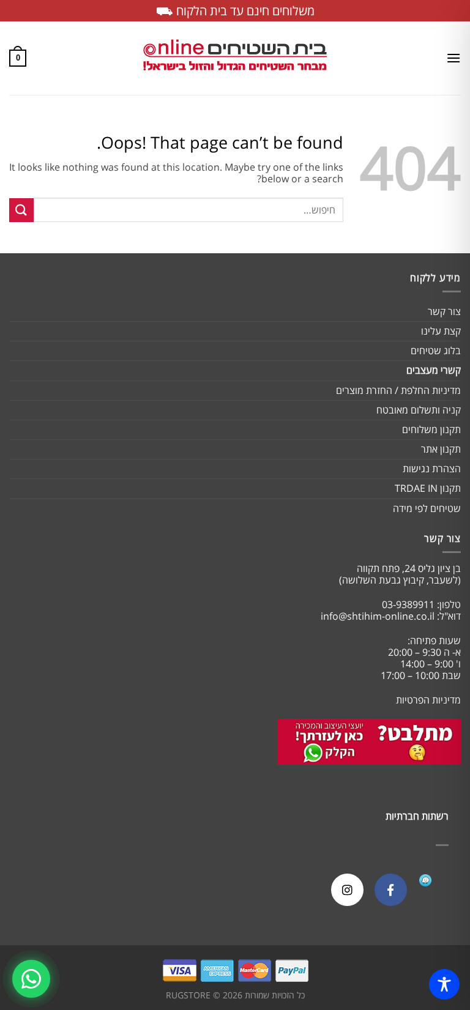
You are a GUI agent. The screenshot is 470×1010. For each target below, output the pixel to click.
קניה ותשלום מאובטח (418, 410)
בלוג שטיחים (436, 350)
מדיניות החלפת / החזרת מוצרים (398, 390)
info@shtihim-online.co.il (378, 616)
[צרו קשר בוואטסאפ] (31, 979)
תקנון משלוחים (431, 429)
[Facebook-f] (391, 890)
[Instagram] (347, 890)
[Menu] (453, 58)
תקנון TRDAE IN (428, 488)
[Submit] (21, 210)
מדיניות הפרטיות (428, 700)
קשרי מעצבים (433, 370)
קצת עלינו (441, 331)
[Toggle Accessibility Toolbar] (444, 984)
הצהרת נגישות (432, 468)
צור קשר (444, 311)
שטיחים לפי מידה (427, 508)
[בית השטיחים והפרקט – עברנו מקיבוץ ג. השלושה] (235, 58)
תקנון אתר (441, 449)
